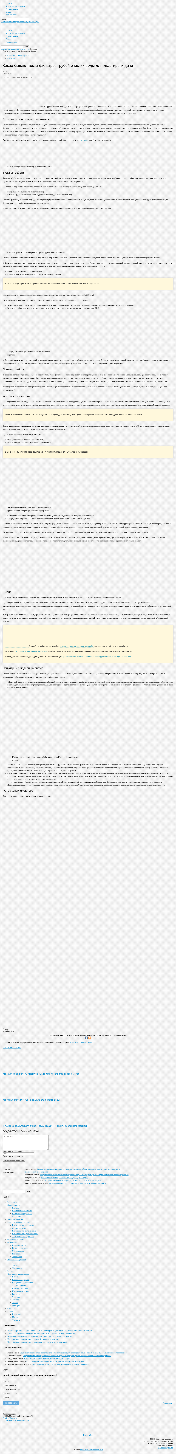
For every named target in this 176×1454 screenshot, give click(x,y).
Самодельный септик (14, 1389)
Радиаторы (16, 1254)
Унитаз (15, 1303)
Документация (12, 9)
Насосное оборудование (22, 1214)
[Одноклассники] (89, 1038)
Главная (4, 49)
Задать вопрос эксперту (15, 6)
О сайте (9, 3)
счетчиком (84, 140)
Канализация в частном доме (24, 1231)
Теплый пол (17, 1257)
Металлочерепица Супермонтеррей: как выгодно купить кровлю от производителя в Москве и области (49, 1331)
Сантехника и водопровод (18, 49)
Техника (15, 1300)
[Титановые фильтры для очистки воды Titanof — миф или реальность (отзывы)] (16, 1121)
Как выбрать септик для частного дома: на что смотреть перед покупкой (37, 1342)
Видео (8, 12)
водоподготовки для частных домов (32, 651)
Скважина (16, 1216)
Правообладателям (165, 1448)
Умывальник (17, 1268)
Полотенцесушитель (20, 1291)
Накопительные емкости (22, 1211)
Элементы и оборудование (23, 1237)
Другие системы (19, 1228)
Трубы (10, 1311)
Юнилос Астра (11, 1393)
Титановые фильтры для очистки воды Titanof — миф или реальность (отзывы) (45, 1125)
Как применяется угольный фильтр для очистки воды (31, 1099)
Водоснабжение (13, 1205)
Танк (7, 1397)
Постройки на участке (16, 1260)
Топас (7, 1381)
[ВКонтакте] (86, 1038)
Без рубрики (12, 1202)
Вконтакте (73, 1042)
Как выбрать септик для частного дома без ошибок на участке (32, 1339)
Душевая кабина (19, 1285)
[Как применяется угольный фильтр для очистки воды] (16, 1095)
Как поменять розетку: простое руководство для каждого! (64, 1178)
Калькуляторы (11, 15)
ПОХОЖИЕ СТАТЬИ (12, 1047)
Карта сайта (88, 1435)
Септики (11, 1308)
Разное (10, 1271)
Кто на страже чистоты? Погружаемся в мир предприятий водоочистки (41, 1073)
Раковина (16, 1294)
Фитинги (16, 1320)
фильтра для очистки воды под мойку (77, 646)
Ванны (15, 1277)
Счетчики (16, 1297)
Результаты (167, 1403)
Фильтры (11, 58)
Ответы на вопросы (15, 1239)
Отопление (12, 1242)
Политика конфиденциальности (16, 1420)
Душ (14, 1262)
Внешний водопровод (21, 1280)
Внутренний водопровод (22, 1283)
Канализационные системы (18, 1222)
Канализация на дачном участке (25, 1234)
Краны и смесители (20, 1288)
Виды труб (16, 1314)
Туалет (15, 1265)
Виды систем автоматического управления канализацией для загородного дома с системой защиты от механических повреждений (73, 1353)
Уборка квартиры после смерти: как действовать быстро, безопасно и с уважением (41, 1333)
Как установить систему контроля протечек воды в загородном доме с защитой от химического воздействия (84, 1175)
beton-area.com (86, 1450)
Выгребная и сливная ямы (23, 1225)
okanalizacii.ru (7, 73)
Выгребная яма (11, 1385)
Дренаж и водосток (15, 1219)
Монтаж (15, 1317)
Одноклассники (85, 1042)
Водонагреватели (19, 1245)
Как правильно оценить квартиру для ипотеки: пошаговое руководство (72, 1180)
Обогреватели (18, 1251)
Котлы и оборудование (21, 1248)
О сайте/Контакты (10, 1418)
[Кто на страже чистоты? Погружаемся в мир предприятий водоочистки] (16, 1069)
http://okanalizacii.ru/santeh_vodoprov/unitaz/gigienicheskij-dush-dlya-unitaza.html (96, 656)
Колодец (15, 1208)
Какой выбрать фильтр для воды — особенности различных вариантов (78, 1183)
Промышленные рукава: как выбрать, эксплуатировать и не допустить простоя (39, 1336)
